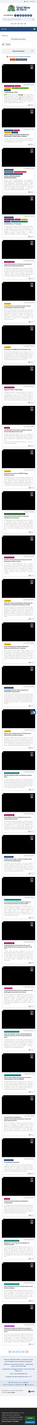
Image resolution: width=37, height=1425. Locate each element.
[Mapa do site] (28, 15)
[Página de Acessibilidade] (31, 15)
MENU (5, 29)
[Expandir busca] (32, 51)
